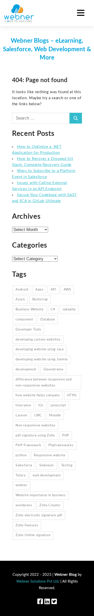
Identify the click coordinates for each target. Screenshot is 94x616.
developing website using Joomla (42, 359)
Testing (67, 465)
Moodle (55, 415)
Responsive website (49, 455)
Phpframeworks (60, 445)
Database (47, 319)
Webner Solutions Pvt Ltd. (37, 581)
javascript (58, 405)
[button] (80, 13)
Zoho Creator (49, 505)
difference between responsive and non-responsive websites (43, 382)
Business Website (29, 309)
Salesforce (24, 465)
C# (53, 309)
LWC (38, 415)
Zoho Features (27, 525)
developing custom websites (38, 339)
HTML (72, 395)
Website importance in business (41, 495)
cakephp (69, 309)
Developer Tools (28, 329)
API (53, 289)
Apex (39, 289)
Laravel (21, 415)
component (24, 319)
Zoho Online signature (33, 535)
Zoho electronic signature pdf (39, 515)
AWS (67, 289)
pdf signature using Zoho (35, 435)
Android (22, 289)
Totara (20, 475)
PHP (65, 435)
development (26, 369)
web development (47, 475)
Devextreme (53, 369)
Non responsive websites (35, 425)
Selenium (46, 465)
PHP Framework (28, 445)
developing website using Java (39, 349)
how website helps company (38, 395)
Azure (20, 299)
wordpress (24, 505)
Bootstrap (40, 299)
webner (21, 485)
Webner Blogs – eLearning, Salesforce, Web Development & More (47, 49)
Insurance (23, 405)
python (21, 455)
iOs (40, 405)
